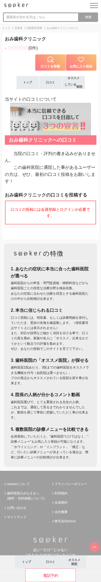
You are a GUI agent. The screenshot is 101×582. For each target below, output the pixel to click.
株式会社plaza (65, 521)
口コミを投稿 (50, 66)
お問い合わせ (16, 508)
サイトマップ (16, 517)
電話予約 (50, 575)
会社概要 (61, 512)
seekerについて (18, 484)
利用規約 (61, 493)
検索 (88, 17)
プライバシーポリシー (71, 484)
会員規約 (61, 502)
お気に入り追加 (81, 66)
